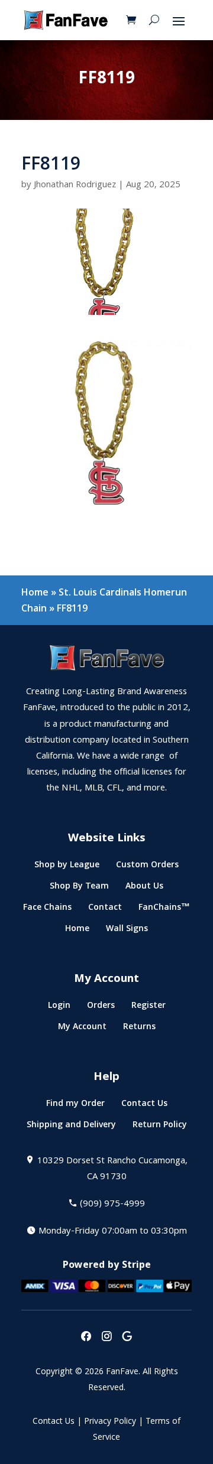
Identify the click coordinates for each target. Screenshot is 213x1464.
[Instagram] (106, 1337)
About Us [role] (144, 888)
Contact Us (54, 1422)
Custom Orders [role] (147, 867)
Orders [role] (101, 1007)
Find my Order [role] (75, 1105)
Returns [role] (139, 1028)
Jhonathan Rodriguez (75, 185)
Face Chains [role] (47, 909)
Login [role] (59, 1007)
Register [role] (148, 1007)
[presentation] (86, 1337)
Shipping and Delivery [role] (71, 1127)
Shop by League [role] (66, 867)
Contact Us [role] (144, 1105)
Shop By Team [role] (79, 888)
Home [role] (77, 930)
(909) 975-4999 (112, 1204)
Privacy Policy (110, 1422)
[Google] (127, 1337)
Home (35, 591)
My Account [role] (82, 1028)
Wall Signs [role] (127, 930)
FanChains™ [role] (164, 909)
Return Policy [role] (160, 1127)
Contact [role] (105, 909)
